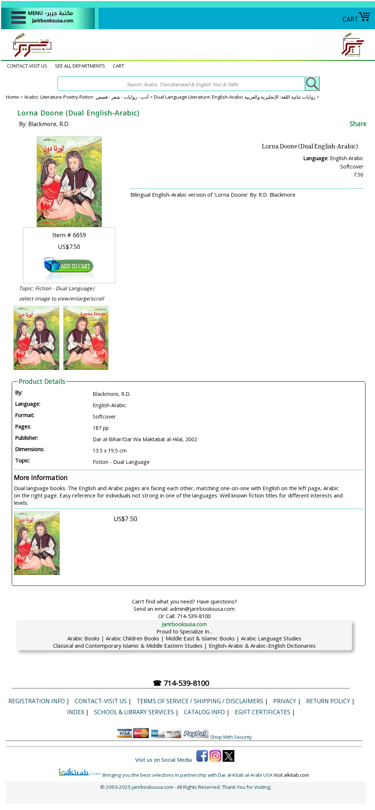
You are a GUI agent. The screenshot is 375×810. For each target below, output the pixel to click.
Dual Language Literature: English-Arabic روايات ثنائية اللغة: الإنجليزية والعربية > (236, 97)
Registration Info (36, 701)
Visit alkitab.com (291, 775)
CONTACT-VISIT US (27, 66)
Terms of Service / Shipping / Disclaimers (200, 701)
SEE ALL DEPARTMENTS (80, 66)
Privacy (284, 701)
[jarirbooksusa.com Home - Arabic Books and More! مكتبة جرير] (30, 56)
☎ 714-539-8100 (181, 683)
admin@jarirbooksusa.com (202, 608)
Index (75, 712)
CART (350, 19)
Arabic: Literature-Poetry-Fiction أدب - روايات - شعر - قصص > (89, 97)
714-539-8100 (194, 616)
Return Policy (328, 701)
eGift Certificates (262, 712)
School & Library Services (134, 712)
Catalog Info (204, 712)
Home (12, 97)
